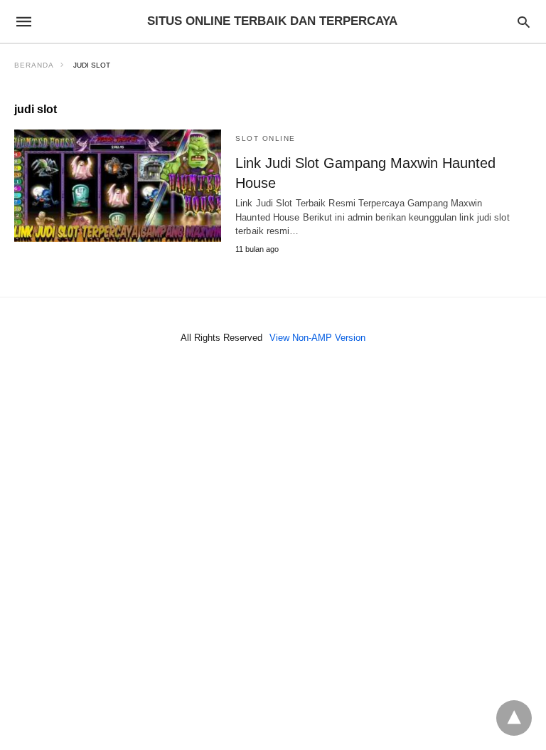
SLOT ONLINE (265, 138)
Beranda (34, 65)
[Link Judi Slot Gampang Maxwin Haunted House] (117, 186)
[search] (523, 22)
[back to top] (514, 718)
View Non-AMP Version (317, 337)
